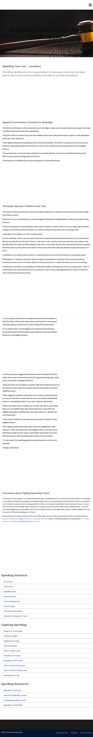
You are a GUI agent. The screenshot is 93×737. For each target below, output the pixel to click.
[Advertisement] (46, 96)
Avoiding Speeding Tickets (15, 700)
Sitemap (74, 732)
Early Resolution (10, 646)
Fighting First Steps (12, 641)
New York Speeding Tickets (15, 695)
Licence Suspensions (12, 601)
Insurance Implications (13, 611)
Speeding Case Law (11, 675)
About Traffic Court (12, 651)
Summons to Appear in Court (15, 616)
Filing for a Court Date (13, 631)
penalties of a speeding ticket (34, 519)
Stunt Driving (9, 606)
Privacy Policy (86, 732)
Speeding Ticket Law (12, 690)
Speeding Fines (10, 591)
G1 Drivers (8, 581)
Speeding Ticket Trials (13, 660)
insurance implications (10, 519)
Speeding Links (62, 732)
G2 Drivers (8, 586)
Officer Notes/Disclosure (14, 665)
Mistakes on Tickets (12, 655)
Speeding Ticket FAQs (13, 705)
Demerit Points (10, 596)
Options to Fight (10, 636)
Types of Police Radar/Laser (15, 670)
